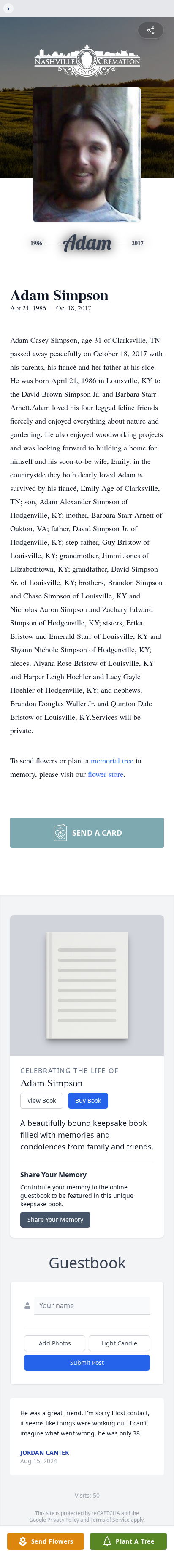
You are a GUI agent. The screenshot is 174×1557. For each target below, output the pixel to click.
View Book (41, 1100)
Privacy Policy (63, 1519)
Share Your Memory (55, 1219)
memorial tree (112, 760)
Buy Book (88, 1100)
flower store (105, 774)
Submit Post (87, 1362)
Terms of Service (110, 1519)
